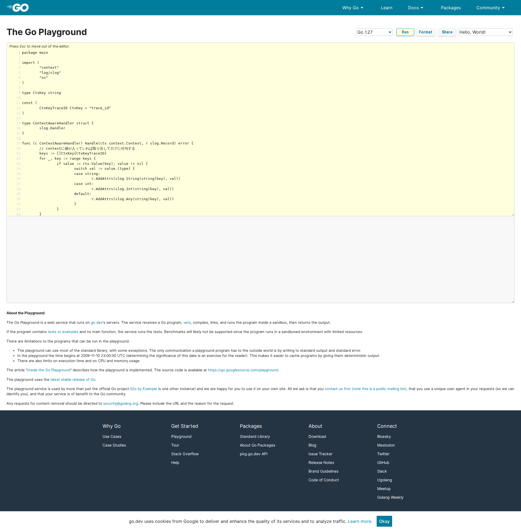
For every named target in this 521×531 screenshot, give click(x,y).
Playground (181, 436)
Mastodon (386, 445)
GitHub (383, 462)
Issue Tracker (320, 453)
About (315, 426)
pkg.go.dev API (254, 453)
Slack (382, 471)
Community (491, 7)
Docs (416, 7)
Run (405, 32)
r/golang (384, 479)
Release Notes (321, 462)
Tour (175, 445)
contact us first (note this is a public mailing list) (365, 389)
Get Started (184, 426)
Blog (312, 445)
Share (447, 32)
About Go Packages (257, 445)
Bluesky (384, 436)
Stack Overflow (185, 453)
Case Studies (114, 445)
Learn (386, 7)
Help (175, 462)
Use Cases (112, 436)
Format (425, 32)
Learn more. (360, 521)
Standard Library (255, 436)
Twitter (383, 453)
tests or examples (63, 331)
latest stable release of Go (73, 379)
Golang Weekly (390, 497)
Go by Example (144, 389)
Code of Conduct (324, 479)
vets (187, 322)
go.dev (97, 322)
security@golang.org (120, 403)
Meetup (384, 488)
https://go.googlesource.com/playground (243, 370)
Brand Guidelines (323, 471)
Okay (384, 521)
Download (317, 436)
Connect (387, 426)
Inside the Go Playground (48, 370)
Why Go (353, 7)
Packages (451, 7)
